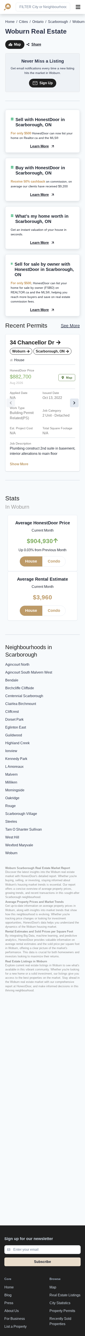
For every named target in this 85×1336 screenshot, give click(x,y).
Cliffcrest (12, 711)
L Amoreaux (14, 766)
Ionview (11, 751)
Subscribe (42, 1262)
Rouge (10, 806)
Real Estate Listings (64, 1295)
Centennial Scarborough (24, 696)
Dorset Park (14, 719)
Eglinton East (15, 727)
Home (10, 22)
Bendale (11, 680)
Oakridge (12, 798)
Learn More (39, 146)
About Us (11, 1311)
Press (8, 1303)
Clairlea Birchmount (20, 704)
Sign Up (46, 83)
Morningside (14, 790)
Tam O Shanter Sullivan (23, 829)
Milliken (11, 782)
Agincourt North (17, 664)
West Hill (12, 837)
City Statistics (59, 1303)
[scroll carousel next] (74, 403)
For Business (14, 1319)
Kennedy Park (16, 759)
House (31, 561)
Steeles (11, 821)
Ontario (38, 22)
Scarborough (58, 22)
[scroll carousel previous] (10, 403)
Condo (54, 561)
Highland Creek (17, 743)
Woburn (11, 853)
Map (17, 44)
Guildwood (13, 735)
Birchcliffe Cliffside (19, 688)
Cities (23, 22)
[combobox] (43, 7)
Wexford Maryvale (19, 845)
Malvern (11, 774)
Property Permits (62, 1311)
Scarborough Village (21, 814)
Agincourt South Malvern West (28, 672)
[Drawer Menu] (78, 7)
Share (36, 44)
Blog (8, 1295)
